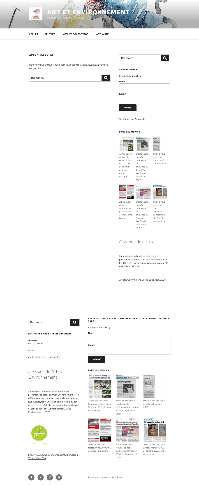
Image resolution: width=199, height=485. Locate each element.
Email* (122, 93)
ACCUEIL (34, 34)
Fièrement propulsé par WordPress (105, 477)
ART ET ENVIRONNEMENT (88, 12)
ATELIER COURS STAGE (75, 34)
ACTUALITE (102, 34)
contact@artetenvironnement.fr (44, 357)
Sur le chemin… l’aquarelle (132, 119)
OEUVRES (49, 34)
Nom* (122, 81)
